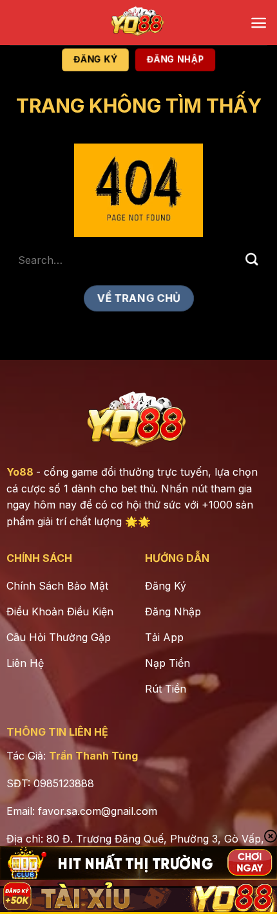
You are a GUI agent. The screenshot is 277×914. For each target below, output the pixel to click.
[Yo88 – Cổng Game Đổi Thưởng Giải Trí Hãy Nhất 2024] (138, 22)
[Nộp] (251, 260)
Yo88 (19, 471)
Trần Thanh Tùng (93, 755)
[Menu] (258, 23)
